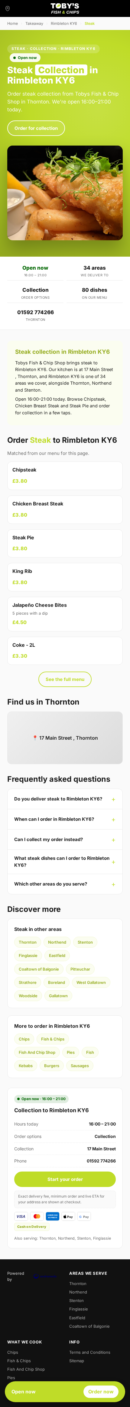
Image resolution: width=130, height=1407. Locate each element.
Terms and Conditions (89, 1352)
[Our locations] (7, 8)
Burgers (51, 1065)
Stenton (85, 942)
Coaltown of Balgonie (39, 969)
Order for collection (36, 128)
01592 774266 (35, 312)
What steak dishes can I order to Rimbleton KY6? (61, 861)
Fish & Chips (52, 1039)
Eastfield (57, 955)
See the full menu (65, 679)
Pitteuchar (80, 969)
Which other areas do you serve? (50, 884)
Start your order (65, 1179)
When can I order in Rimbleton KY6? (54, 819)
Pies (71, 1052)
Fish (90, 1052)
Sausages (80, 1065)
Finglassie (28, 955)
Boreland (56, 982)
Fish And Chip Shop (37, 1052)
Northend (57, 942)
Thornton (28, 942)
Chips (24, 1039)
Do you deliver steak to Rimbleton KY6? (58, 799)
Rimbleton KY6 (64, 23)
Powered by (15, 1276)
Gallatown (58, 995)
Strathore (28, 982)
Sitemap (76, 1360)
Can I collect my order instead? (48, 839)
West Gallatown (91, 982)
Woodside (28, 995)
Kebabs (26, 1065)
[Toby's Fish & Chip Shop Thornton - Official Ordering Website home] (65, 8)
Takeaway (34, 23)
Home (12, 23)
